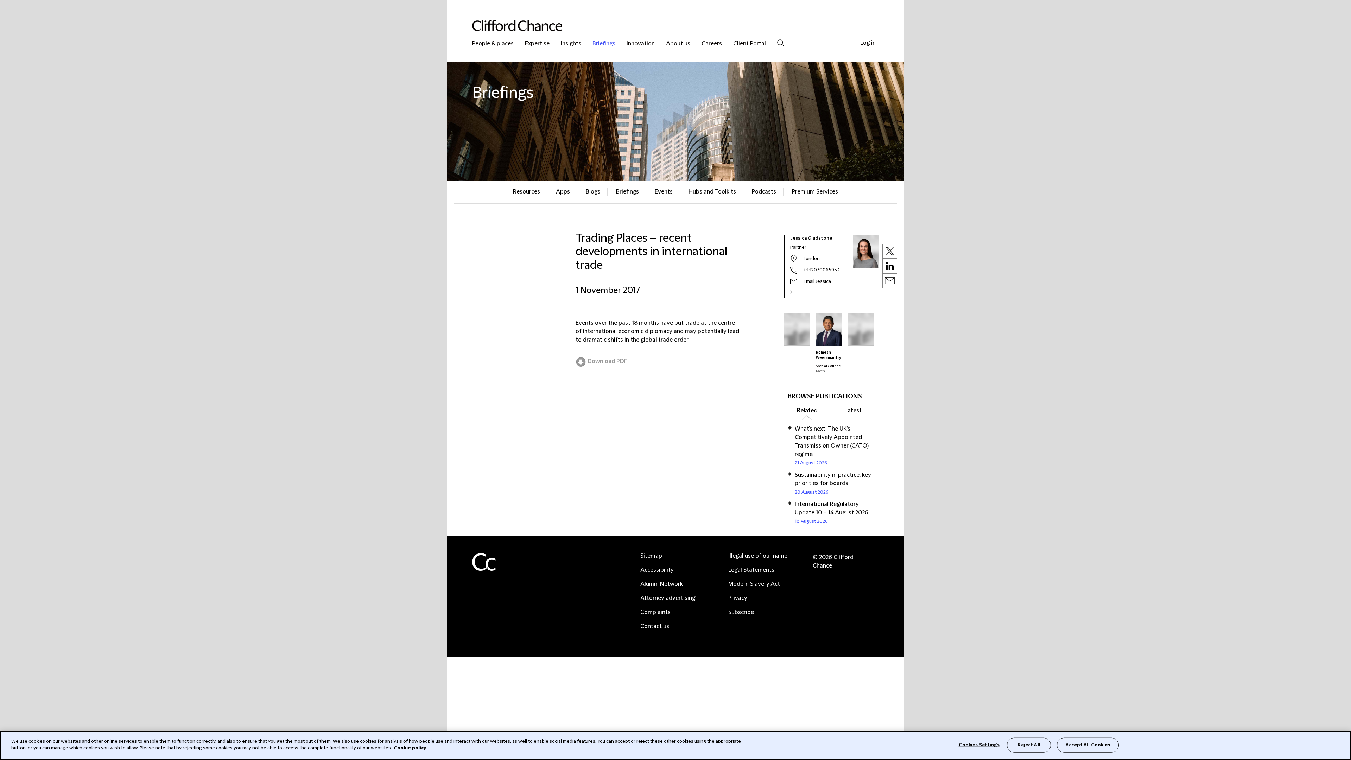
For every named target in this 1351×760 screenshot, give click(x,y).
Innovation (641, 44)
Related (807, 410)
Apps (563, 192)
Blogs (593, 192)
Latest (853, 410)
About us (678, 44)
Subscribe (741, 612)
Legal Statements (751, 570)
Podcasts (764, 192)
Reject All (1028, 745)
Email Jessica (817, 281)
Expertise (537, 44)
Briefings (603, 44)
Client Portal (749, 44)
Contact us (654, 626)
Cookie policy (410, 748)
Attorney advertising (667, 598)
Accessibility (657, 570)
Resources (526, 192)
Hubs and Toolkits (712, 192)
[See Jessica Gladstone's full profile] (799, 292)
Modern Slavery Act (754, 584)
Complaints (655, 612)
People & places (493, 44)
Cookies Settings (979, 745)
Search (780, 42)
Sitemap (651, 556)
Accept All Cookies (1088, 745)
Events (664, 192)
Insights (571, 44)
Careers (712, 44)
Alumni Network (661, 584)
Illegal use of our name (757, 556)
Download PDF (607, 361)
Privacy (737, 598)
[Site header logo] (661, 25)
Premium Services (815, 192)
